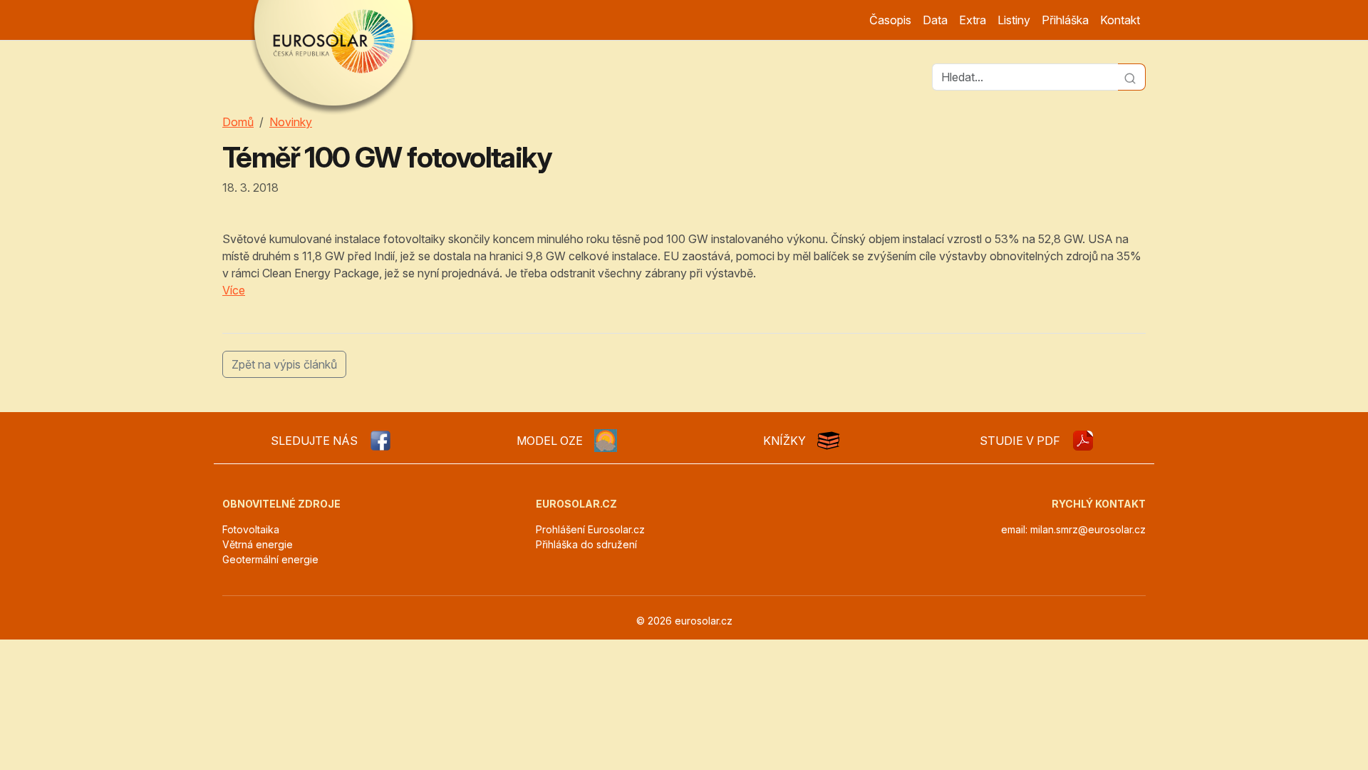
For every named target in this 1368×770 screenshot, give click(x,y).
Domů (238, 122)
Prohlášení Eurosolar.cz (590, 529)
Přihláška (1065, 20)
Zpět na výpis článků (284, 364)
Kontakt (1120, 20)
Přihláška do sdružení (586, 544)
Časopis (890, 20)
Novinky (290, 122)
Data (935, 20)
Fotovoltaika (250, 529)
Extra (972, 20)
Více (233, 290)
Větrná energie (257, 544)
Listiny (1014, 20)
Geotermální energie (270, 559)
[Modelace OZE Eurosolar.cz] (605, 440)
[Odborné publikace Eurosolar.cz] (828, 440)
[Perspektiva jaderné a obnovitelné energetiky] (1083, 440)
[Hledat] (1132, 77)
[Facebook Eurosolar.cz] (380, 440)
